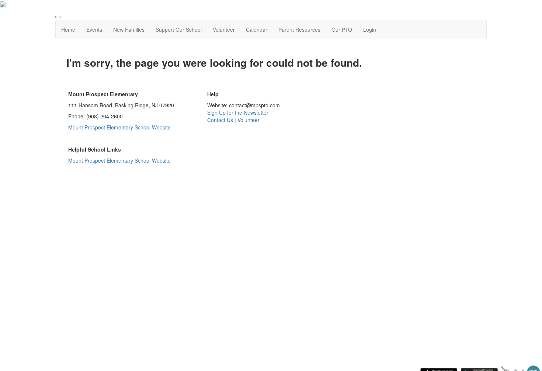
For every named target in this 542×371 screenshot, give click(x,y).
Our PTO (341, 29)
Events (94, 29)
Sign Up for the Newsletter (237, 112)
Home (68, 29)
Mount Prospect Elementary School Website (120, 127)
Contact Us (220, 120)
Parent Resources (299, 29)
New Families (129, 29)
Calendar (256, 29)
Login (369, 29)
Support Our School (179, 29)
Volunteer (224, 29)
